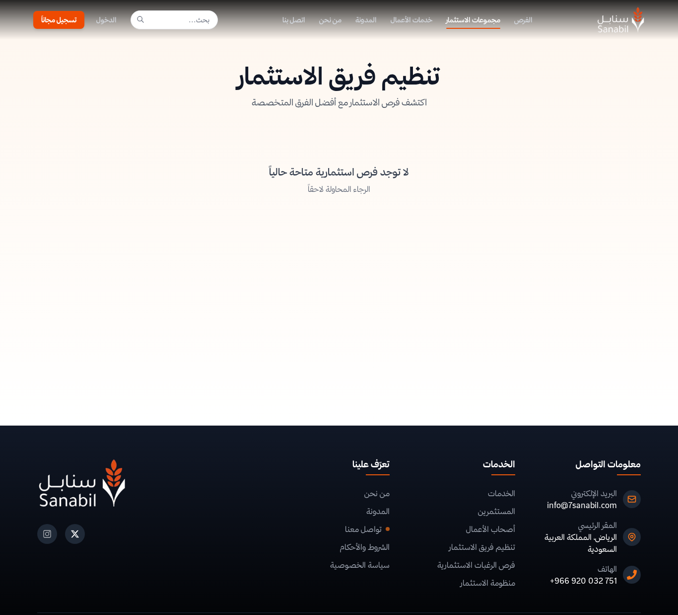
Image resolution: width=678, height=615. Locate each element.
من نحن (330, 19)
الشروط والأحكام (365, 547)
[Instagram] (47, 534)
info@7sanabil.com (582, 505)
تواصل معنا (363, 529)
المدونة (366, 19)
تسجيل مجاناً (58, 19)
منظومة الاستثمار (488, 583)
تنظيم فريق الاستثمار (482, 547)
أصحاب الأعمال (490, 529)
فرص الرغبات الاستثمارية (476, 565)
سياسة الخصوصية (360, 565)
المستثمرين (496, 511)
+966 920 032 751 (583, 581)
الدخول (106, 19)
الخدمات (501, 493)
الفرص (523, 19)
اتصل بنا (293, 19)
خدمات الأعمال (411, 19)
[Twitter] (75, 534)
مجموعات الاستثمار (473, 19)
